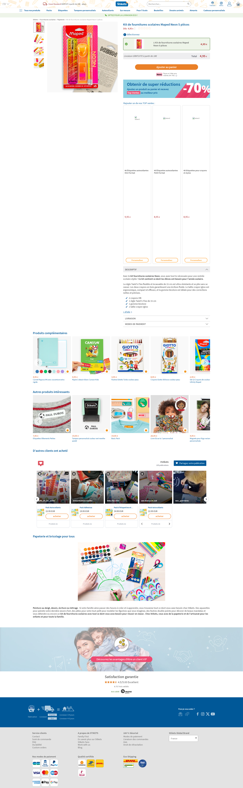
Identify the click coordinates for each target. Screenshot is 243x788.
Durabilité (37, 744)
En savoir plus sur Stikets (90, 739)
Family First (83, 736)
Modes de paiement (132, 736)
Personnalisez (137, 260)
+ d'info (126, 311)
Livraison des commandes (135, 739)
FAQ (34, 742)
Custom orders (39, 747)
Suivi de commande (41, 739)
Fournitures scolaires (48, 19)
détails (84, 4)
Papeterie (60, 19)
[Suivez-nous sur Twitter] (207, 714)
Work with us (84, 744)
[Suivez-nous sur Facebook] (197, 714)
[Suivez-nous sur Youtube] (212, 714)
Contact (36, 736)
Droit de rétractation (133, 744)
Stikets (35, 19)
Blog (80, 747)
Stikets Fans (83, 742)
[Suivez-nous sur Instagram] (202, 714)
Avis (125, 742)
